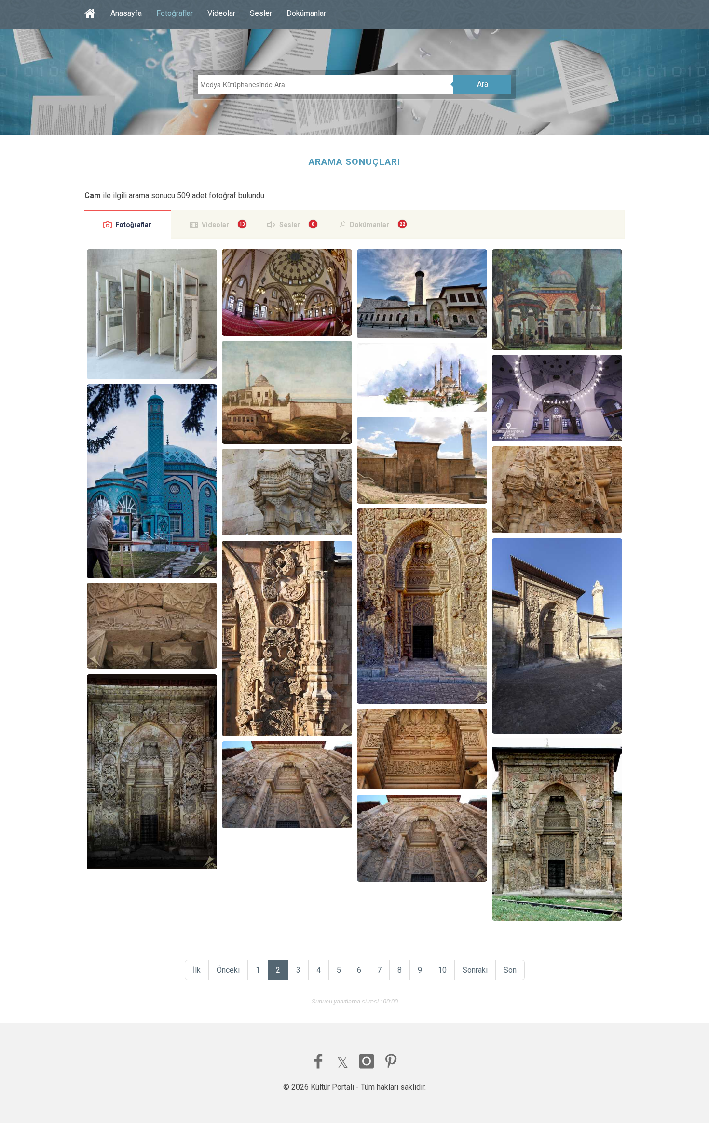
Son (510, 970)
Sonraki (475, 970)
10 (442, 970)
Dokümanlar (306, 13)
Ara (482, 84)
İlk (197, 970)
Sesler (261, 13)
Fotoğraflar (174, 13)
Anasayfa (126, 13)
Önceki (228, 970)
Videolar (221, 13)
